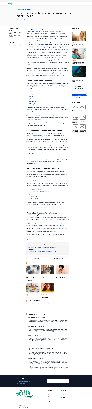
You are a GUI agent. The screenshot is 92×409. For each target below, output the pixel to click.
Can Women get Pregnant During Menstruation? (75, 131)
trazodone (33, 31)
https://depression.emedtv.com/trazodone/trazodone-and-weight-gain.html (42, 251)
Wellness (43, 276)
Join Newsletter (79, 4)
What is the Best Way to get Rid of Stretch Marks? (82, 131)
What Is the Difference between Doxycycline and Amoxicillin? (32, 279)
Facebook (65, 399)
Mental (74, 42)
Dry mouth (31, 96)
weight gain (40, 31)
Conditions (58, 276)
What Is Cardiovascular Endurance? (46, 278)
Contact (64, 394)
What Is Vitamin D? (30, 295)
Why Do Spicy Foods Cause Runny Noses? (47, 296)
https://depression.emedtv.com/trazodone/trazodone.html (38, 252)
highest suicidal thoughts (58, 123)
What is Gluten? (82, 121)
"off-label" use (41, 136)
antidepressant (64, 85)
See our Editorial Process (38, 258)
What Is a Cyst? (75, 110)
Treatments (29, 276)
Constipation (32, 94)
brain (27, 46)
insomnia (37, 135)
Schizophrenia (32, 153)
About (64, 392)
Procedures (50, 394)
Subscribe (79, 95)
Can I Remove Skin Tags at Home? (82, 111)
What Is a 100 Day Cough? (62, 277)
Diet (27, 294)
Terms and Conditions (24, 407)
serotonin (43, 44)
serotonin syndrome (58, 180)
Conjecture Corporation (27, 405)
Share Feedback (59, 258)
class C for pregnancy (60, 225)
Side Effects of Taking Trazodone (15, 30)
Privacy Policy (18, 407)
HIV (29, 194)
